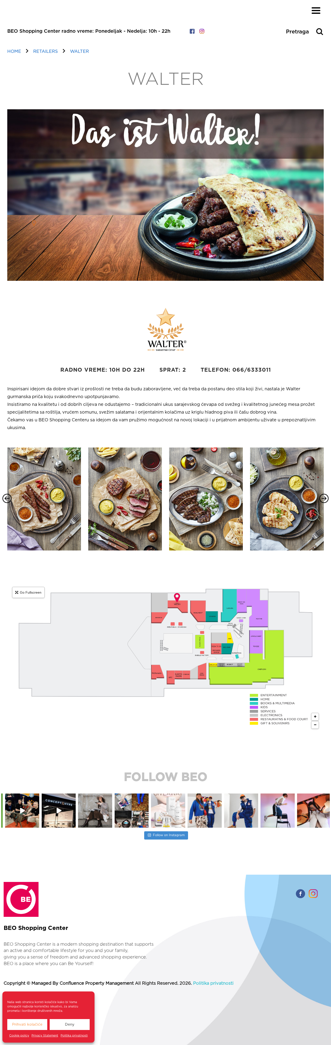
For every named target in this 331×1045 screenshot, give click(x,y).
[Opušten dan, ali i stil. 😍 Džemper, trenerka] (313, 811)
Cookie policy (19, 1035)
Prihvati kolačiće (27, 1024)
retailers (45, 51)
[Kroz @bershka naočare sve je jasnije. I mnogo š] (277, 811)
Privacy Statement (45, 1035)
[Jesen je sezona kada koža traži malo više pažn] (131, 811)
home (14, 51)
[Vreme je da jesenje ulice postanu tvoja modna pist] (94, 811)
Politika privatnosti (74, 1035)
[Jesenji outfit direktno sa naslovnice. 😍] (58, 811)
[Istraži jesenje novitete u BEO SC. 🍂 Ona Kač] (167, 811)
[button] (7, 498)
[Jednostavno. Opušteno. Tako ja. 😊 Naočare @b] (204, 811)
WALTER (79, 51)
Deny (69, 1024)
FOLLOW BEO (165, 777)
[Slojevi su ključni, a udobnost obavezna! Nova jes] (240, 811)
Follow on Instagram (169, 835)
